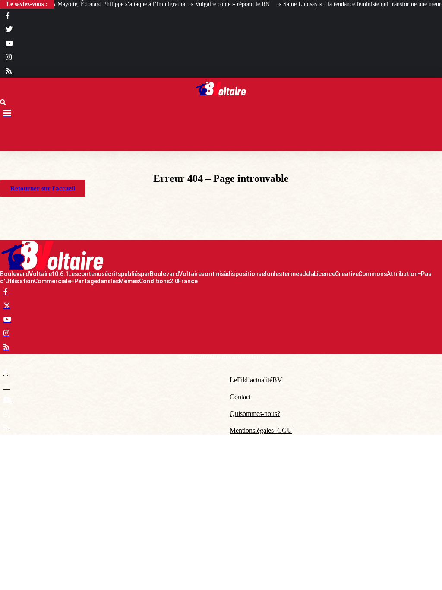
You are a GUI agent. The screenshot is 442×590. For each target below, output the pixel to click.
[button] (221, 136)
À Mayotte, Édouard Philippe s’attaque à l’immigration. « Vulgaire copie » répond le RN (160, 4)
